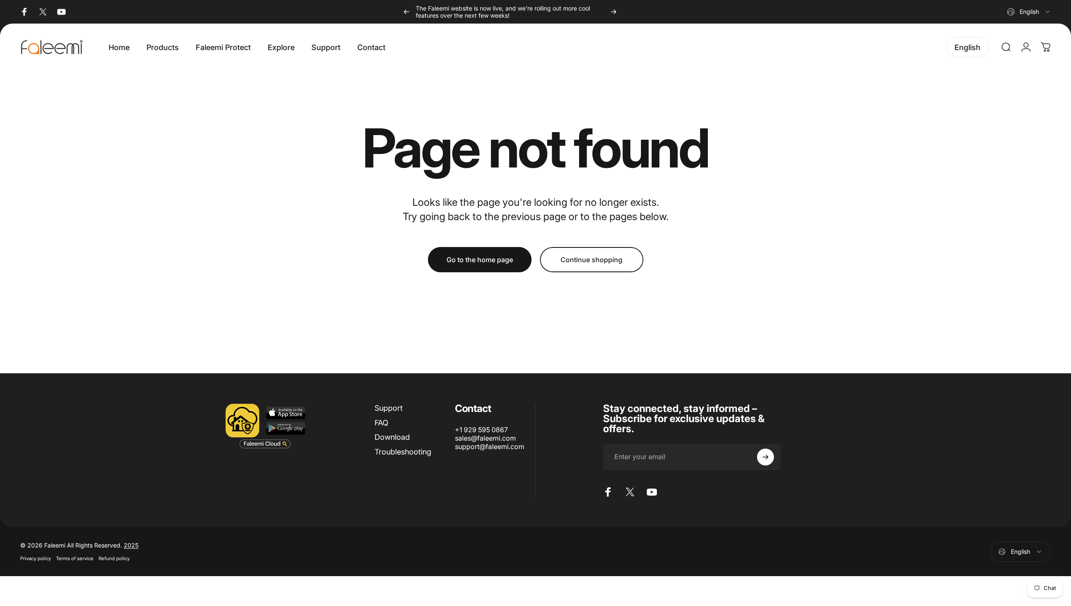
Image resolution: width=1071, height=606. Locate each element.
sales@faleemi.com (485, 438)
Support (389, 408)
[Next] (613, 12)
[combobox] (1029, 12)
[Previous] (406, 12)
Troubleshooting (403, 451)
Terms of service (74, 558)
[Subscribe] (765, 457)
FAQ (381, 422)
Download (392, 437)
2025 (131, 545)
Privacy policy (35, 558)
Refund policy (114, 558)
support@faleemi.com (489, 446)
